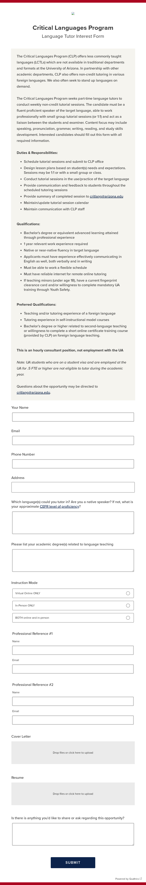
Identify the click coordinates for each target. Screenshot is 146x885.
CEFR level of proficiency (59, 506)
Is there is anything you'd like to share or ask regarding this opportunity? (67, 818)
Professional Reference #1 (32, 634)
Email (15, 431)
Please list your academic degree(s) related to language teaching (62, 544)
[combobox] (74, 487)
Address (17, 478)
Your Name (19, 408)
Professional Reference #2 (32, 685)
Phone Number (23, 454)
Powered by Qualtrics (127, 878)
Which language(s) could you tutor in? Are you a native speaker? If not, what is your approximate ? (72, 504)
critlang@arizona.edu (106, 196)
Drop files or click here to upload (73, 752)
